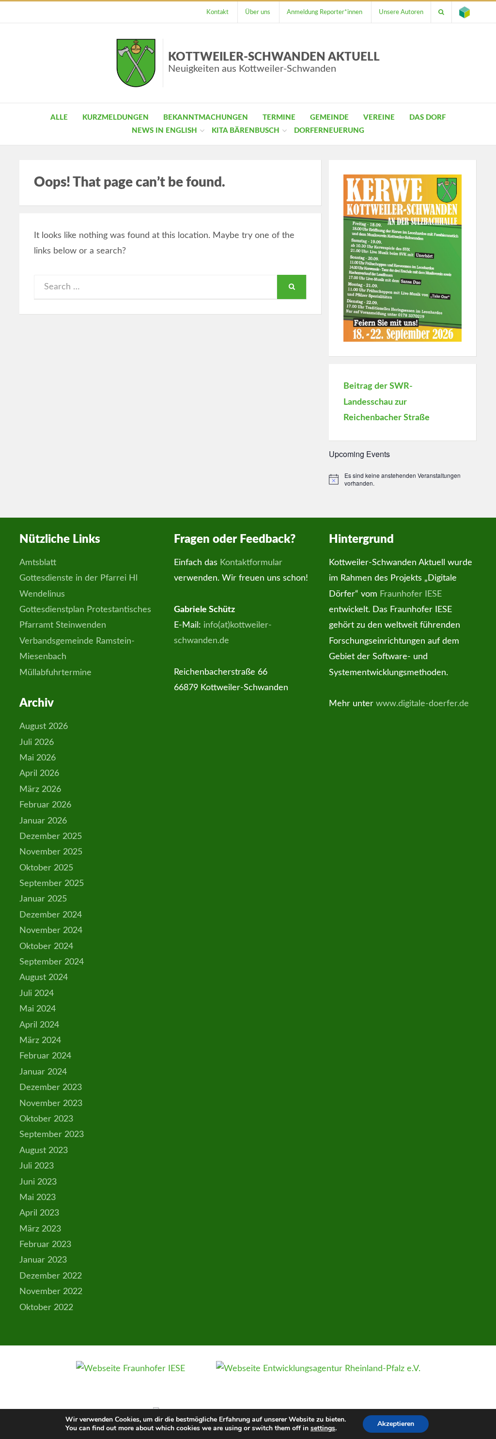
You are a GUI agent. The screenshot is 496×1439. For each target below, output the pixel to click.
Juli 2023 (36, 1166)
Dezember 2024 (50, 915)
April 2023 (39, 1213)
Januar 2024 (43, 1072)
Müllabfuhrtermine (55, 672)
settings (322, 1428)
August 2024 (43, 977)
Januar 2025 (43, 899)
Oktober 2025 (46, 868)
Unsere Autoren (401, 12)
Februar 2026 (45, 805)
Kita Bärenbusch (245, 130)
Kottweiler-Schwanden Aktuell (274, 62)
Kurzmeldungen (115, 117)
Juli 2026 (36, 742)
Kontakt (217, 12)
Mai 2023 (37, 1197)
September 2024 (51, 962)
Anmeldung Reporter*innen (324, 12)
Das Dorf (427, 117)
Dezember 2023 (50, 1087)
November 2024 (50, 930)
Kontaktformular (251, 562)
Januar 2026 (43, 821)
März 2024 (40, 1040)
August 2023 (43, 1150)
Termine (279, 117)
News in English (164, 130)
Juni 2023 (38, 1182)
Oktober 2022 (46, 1307)
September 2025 (51, 883)
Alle (59, 117)
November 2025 (50, 852)
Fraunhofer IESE (411, 594)
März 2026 (40, 789)
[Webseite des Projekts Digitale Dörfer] (464, 12)
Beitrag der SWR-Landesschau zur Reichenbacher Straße (386, 402)
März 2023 (40, 1229)
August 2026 (43, 726)
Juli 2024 (36, 993)
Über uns (257, 12)
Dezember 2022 (50, 1276)
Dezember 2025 (50, 836)
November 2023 (50, 1103)
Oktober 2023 (46, 1119)
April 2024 (39, 1025)
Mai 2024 (37, 1009)
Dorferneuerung (329, 130)
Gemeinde (329, 117)
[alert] (403, 480)
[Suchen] (441, 12)
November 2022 (50, 1291)
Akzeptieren (395, 1423)
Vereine (379, 117)
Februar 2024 (45, 1056)
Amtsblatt (37, 562)
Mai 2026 (37, 758)
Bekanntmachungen (205, 117)
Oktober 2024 (46, 946)
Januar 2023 (43, 1260)
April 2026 (39, 773)
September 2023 (51, 1134)
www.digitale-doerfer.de (422, 703)
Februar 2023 (45, 1244)
